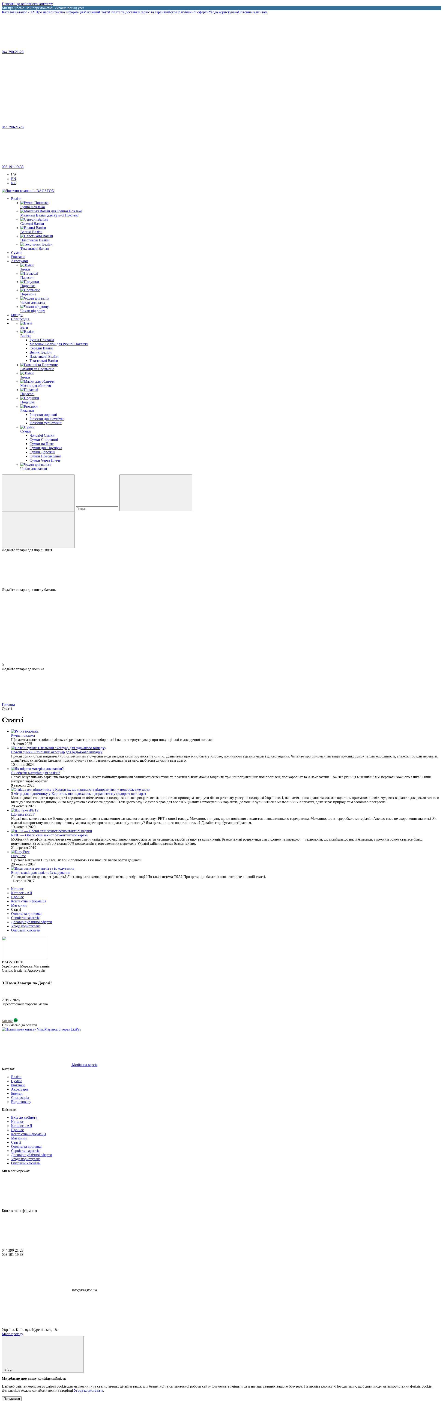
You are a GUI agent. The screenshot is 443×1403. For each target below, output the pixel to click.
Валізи (16, 199)
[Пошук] (38, 493)
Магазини (91, 12)
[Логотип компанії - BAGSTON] (25, 958)
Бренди (17, 315)
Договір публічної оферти (188, 12)
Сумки (16, 253)
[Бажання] (221, 570)
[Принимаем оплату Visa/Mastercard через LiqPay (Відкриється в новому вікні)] (41, 1029)
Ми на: (7, 1021)
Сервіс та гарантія (153, 12)
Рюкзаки (18, 257)
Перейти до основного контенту (27, 4)
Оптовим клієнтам (252, 12)
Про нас (42, 12)
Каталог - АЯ (25, 12)
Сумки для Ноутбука (46, 448)
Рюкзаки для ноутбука (47, 419)
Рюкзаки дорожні (43, 415)
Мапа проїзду (12, 1334)
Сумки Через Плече (45, 460)
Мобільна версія (84, 1065)
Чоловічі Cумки (42, 435)
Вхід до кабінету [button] (24, 1117)
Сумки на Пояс (42, 444)
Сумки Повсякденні (45, 456)
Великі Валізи (41, 352)
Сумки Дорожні (42, 452)
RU (13, 183)
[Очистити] (155, 493)
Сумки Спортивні (44, 440)
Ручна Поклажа (42, 340)
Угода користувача (223, 12)
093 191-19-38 (13, 167)
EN (13, 179)
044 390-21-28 (13, 52)
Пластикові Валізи (44, 356)
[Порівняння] (38, 529)
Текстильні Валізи (44, 361)
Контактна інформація (65, 12)
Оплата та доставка (124, 12)
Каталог (8, 12)
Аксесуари (19, 261)
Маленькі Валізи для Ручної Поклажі (59, 344)
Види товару (21, 1102)
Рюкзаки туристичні (46, 423)
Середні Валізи (41, 348)
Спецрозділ (20, 319)
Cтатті (104, 12)
